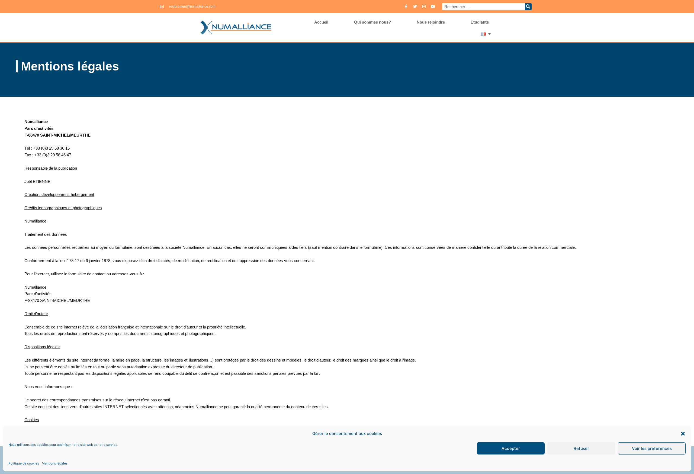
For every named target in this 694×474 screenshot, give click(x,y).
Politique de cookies (23, 463)
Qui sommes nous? (372, 22)
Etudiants (480, 22)
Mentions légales (55, 463)
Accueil (321, 22)
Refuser (581, 448)
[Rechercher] (528, 6)
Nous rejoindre (431, 22)
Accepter (511, 448)
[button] (683, 433)
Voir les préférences (652, 448)
